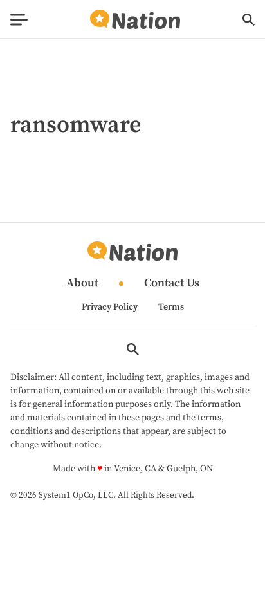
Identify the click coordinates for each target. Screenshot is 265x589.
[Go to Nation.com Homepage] (135, 20)
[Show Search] (248, 20)
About (82, 283)
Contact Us (171, 283)
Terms (171, 307)
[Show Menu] (19, 20)
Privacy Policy (110, 307)
